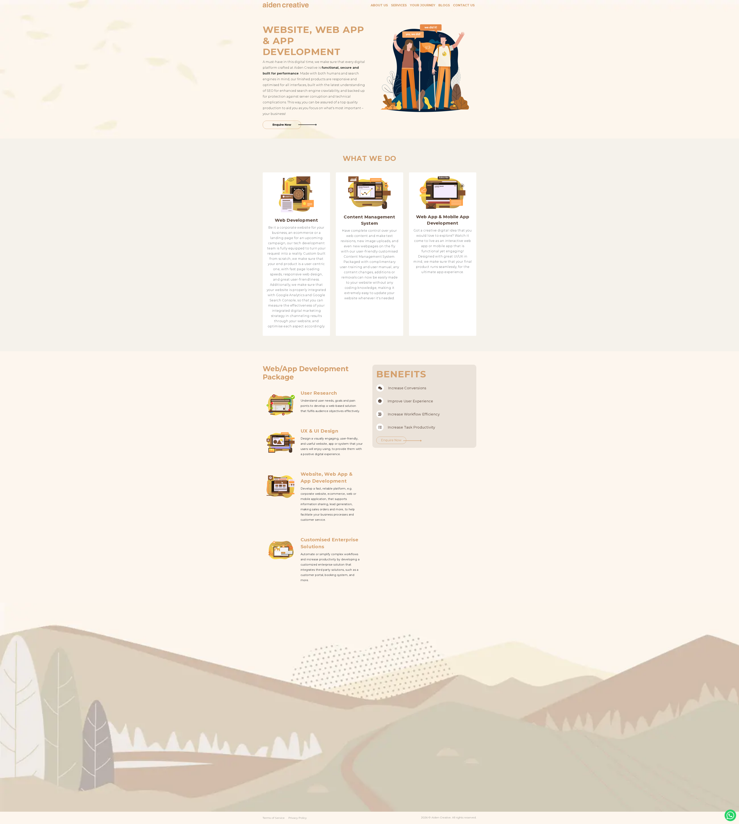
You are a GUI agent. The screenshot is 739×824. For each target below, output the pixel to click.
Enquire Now (282, 124)
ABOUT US (379, 5)
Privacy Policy (297, 818)
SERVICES (399, 5)
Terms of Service (274, 818)
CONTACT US (464, 5)
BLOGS (444, 5)
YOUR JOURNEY (422, 5)
